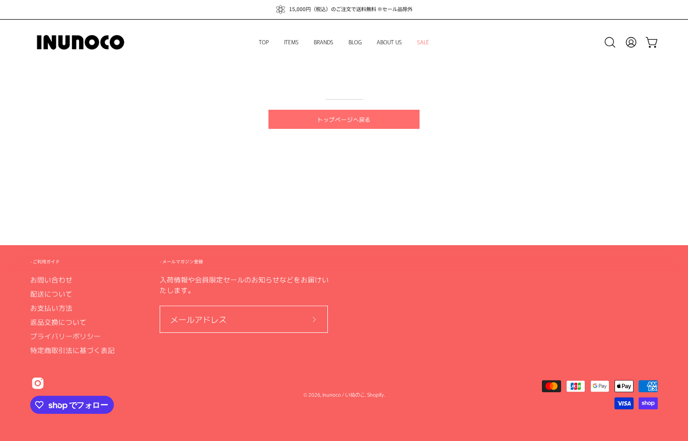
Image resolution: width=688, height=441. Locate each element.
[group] (344, 9)
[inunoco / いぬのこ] (80, 42)
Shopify (375, 395)
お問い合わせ (51, 279)
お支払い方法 (51, 308)
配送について (51, 293)
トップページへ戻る (344, 119)
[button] (610, 42)
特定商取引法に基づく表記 (72, 350)
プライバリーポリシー (65, 336)
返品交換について (58, 322)
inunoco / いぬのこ (343, 395)
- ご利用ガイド (45, 261)
